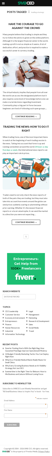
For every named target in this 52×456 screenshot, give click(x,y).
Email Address (25, 401)
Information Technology (15, 334)
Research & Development (39, 321)
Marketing (33, 318)
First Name (25, 410)
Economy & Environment (15, 318)
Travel (31, 331)
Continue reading (26, 116)
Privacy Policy (43, 451)
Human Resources (12, 328)
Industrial (9, 331)
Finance (8, 324)
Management (34, 315)
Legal (31, 311)
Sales (31, 324)
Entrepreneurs (11, 321)
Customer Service (12, 315)
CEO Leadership (11, 311)
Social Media (34, 328)
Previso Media (31, 451)
